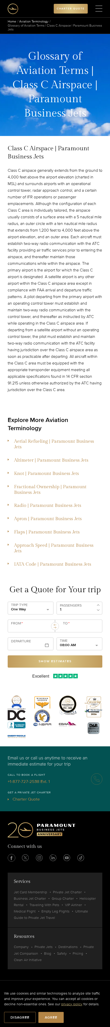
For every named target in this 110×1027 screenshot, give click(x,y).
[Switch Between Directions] (55, 626)
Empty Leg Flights (55, 911)
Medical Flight (25, 911)
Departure (21, 641)
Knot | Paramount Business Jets (46, 473)
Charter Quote (26, 799)
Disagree (19, 1017)
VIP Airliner (73, 905)
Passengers (71, 605)
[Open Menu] (98, 9)
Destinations (68, 947)
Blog (47, 953)
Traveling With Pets (44, 905)
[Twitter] (25, 858)
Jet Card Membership (30, 892)
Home (12, 21)
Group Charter (63, 898)
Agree (51, 1017)
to (66, 623)
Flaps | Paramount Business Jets (47, 532)
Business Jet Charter (30, 898)
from (17, 623)
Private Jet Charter (67, 892)
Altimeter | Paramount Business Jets (51, 460)
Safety (62, 953)
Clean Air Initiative (28, 960)
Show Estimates (55, 661)
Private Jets (43, 947)
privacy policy (71, 1004)
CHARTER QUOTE (71, 8)
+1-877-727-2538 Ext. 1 (29, 781)
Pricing (78, 953)
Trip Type (19, 605)
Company (21, 947)
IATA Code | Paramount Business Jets (52, 564)
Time (64, 640)
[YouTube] (67, 858)
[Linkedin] (53, 858)
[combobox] (30, 628)
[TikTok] (80, 858)
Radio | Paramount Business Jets (47, 505)
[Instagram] (39, 858)
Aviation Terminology (33, 21)
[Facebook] (11, 858)
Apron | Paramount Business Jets (48, 518)
